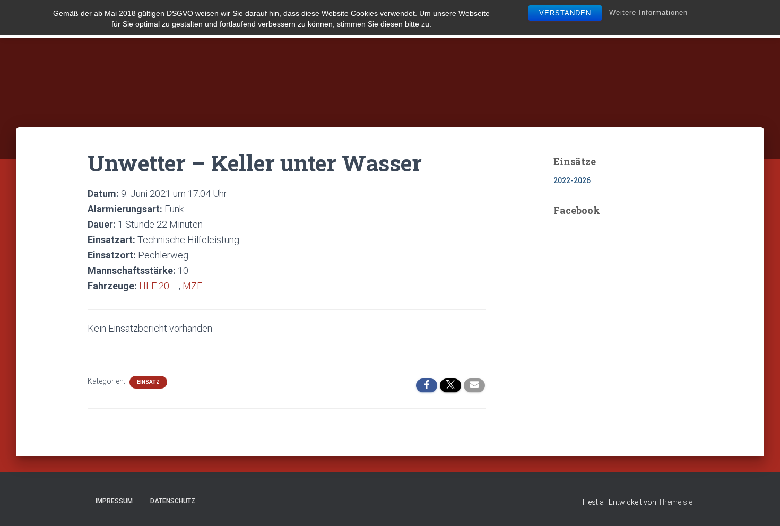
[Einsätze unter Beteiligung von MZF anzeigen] (208, 286)
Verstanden (565, 13)
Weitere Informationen (648, 12)
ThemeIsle (675, 502)
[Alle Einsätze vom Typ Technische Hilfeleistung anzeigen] (245, 240)
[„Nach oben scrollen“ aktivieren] (759, 504)
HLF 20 (154, 285)
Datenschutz (172, 501)
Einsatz (148, 382)
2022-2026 (572, 180)
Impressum (114, 501)
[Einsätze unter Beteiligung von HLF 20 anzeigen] (175, 286)
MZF (192, 285)
